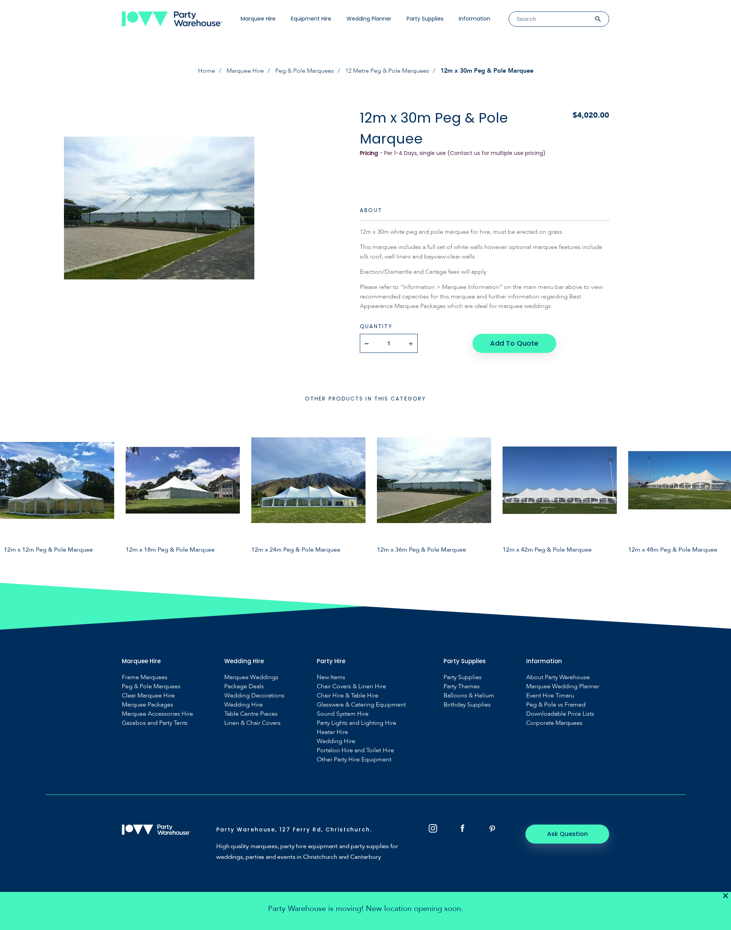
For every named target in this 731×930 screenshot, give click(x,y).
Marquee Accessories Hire (157, 714)
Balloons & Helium (469, 695)
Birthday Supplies (467, 704)
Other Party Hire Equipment (354, 759)
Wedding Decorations (254, 695)
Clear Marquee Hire (148, 695)
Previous (11, 488)
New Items (331, 677)
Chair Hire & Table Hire (347, 695)
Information (474, 18)
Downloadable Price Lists (560, 714)
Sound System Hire (343, 714)
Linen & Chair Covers (252, 723)
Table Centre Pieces (251, 714)
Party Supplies (425, 18)
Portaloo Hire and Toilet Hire (355, 750)
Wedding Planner (368, 18)
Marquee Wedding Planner (562, 686)
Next (719, 488)
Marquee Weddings (251, 677)
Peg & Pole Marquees (304, 71)
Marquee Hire (258, 18)
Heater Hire (332, 732)
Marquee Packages (147, 704)
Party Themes (462, 686)
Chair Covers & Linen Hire (351, 686)
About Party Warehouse (558, 677)
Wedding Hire (243, 704)
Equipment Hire (311, 18)
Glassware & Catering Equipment (361, 704)
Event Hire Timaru (550, 695)
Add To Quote (514, 343)
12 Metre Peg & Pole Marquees (387, 71)
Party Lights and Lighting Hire (356, 723)
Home (206, 71)
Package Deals (244, 686)
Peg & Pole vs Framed (556, 704)
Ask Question (567, 834)
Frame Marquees (145, 677)
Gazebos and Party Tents (155, 723)
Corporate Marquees (554, 723)
